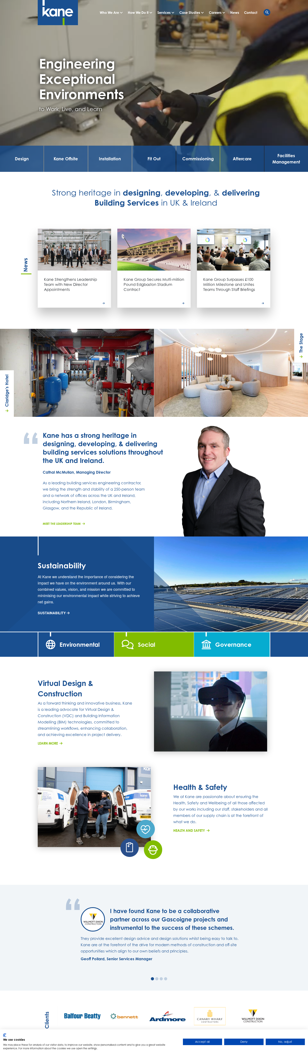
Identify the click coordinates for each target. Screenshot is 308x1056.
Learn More (49, 743)
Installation (110, 158)
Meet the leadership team (62, 523)
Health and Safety (190, 830)
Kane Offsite (66, 158)
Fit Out (154, 158)
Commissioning (198, 158)
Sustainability (52, 613)
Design (22, 158)
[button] (111, 12)
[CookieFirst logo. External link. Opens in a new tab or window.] (4, 1035)
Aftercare (242, 158)
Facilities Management (286, 159)
